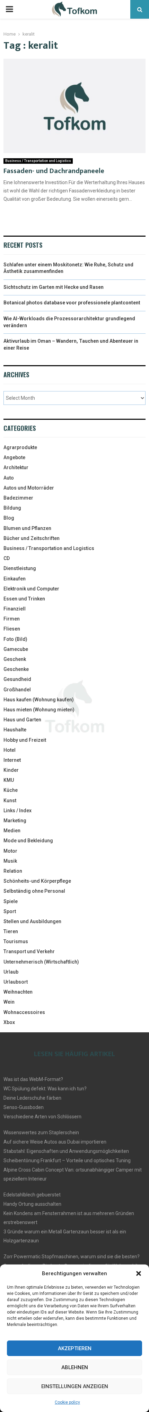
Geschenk (14, 659)
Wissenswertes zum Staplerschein (41, 1132)
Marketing (14, 820)
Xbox (9, 1022)
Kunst (9, 800)
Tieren (10, 931)
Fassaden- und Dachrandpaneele (53, 171)
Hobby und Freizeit (24, 740)
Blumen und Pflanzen (27, 528)
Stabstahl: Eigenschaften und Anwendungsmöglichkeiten (66, 1151)
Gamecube (15, 649)
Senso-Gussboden (23, 1107)
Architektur (15, 467)
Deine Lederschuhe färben (32, 1098)
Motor (10, 851)
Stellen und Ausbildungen (32, 921)
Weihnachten (18, 992)
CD (6, 558)
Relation (12, 871)
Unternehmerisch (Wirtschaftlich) (41, 962)
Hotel (9, 750)
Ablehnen (74, 1367)
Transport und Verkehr (29, 951)
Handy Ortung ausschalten (32, 1204)
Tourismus (15, 941)
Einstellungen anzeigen (74, 1386)
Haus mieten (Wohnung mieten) (38, 709)
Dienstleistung (19, 568)
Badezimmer (18, 498)
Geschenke (16, 669)
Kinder (11, 770)
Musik (10, 861)
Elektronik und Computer (31, 588)
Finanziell (14, 609)
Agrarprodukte (20, 447)
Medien (11, 830)
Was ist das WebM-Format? (33, 1079)
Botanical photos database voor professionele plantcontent (71, 302)
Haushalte (14, 729)
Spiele (10, 901)
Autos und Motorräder (28, 488)
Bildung (12, 508)
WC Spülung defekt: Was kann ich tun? (45, 1088)
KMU (8, 780)
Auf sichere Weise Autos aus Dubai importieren (54, 1142)
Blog (8, 518)
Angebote (14, 457)
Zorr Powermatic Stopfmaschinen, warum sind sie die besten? (71, 1256)
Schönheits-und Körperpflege (37, 881)
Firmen (11, 619)
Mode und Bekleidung (28, 840)
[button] (138, 1273)
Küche (10, 790)
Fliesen (11, 629)
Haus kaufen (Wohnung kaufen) (38, 699)
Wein (9, 1002)
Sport (9, 911)
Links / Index (17, 810)
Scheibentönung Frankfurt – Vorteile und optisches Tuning (67, 1160)
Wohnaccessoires (24, 1012)
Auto (8, 478)
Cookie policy (67, 1402)
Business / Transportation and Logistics (38, 161)
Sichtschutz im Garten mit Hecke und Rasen (53, 287)
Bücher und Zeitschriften (31, 538)
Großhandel (17, 689)
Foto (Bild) (15, 639)
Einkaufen (14, 578)
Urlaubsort (15, 982)
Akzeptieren (74, 1348)
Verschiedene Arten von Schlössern (42, 1116)
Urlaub (10, 972)
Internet (12, 760)
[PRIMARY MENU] (9, 9)
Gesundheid (17, 679)
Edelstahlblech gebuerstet (32, 1194)
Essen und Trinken (24, 598)
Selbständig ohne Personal (34, 891)
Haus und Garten (22, 719)
